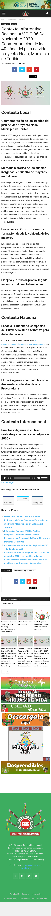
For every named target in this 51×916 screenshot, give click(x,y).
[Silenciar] (38, 478)
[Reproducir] (5, 478)
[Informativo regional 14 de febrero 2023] (25, 614)
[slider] (44, 477)
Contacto (25, 894)
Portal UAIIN (14, 894)
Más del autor (9, 603)
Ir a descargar (7, 482)
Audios (14, 24)
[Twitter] (29, 876)
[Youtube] (35, 876)
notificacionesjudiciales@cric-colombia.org (25, 859)
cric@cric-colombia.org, (28, 856)
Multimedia (6, 24)
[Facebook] (15, 876)
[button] (47, 13)
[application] (25, 478)
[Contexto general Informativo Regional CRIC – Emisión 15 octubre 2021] (42, 614)
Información (36, 894)
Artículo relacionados (12, 600)
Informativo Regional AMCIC (24, 571)
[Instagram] (22, 876)
